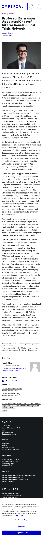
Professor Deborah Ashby (11, 394)
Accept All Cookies (21, 533)
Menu (39, 8)
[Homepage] (15, 6)
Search (31, 8)
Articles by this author (10, 371)
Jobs (4, 430)
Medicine (5, 446)
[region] (21, 517)
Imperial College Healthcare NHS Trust (15, 479)
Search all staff (7, 466)
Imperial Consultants (9, 481)
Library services (7, 432)
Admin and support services (11, 459)
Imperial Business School (10, 450)
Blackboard (6, 426)
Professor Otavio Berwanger (12, 389)
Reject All (21, 526)
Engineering (6, 444)
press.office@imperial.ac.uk (16, 368)
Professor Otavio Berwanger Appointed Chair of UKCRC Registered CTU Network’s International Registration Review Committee (21, 406)
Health (11, 14)
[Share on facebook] (3, 381)
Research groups (8, 464)
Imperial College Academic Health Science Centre (19, 475)
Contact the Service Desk (11, 428)
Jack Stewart (8, 33)
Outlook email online (9, 434)
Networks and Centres (10, 462)
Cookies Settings (21, 520)
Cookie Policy (18, 515)
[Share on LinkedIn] (6, 381)
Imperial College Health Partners (13, 477)
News (4, 14)
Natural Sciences (8, 448)
